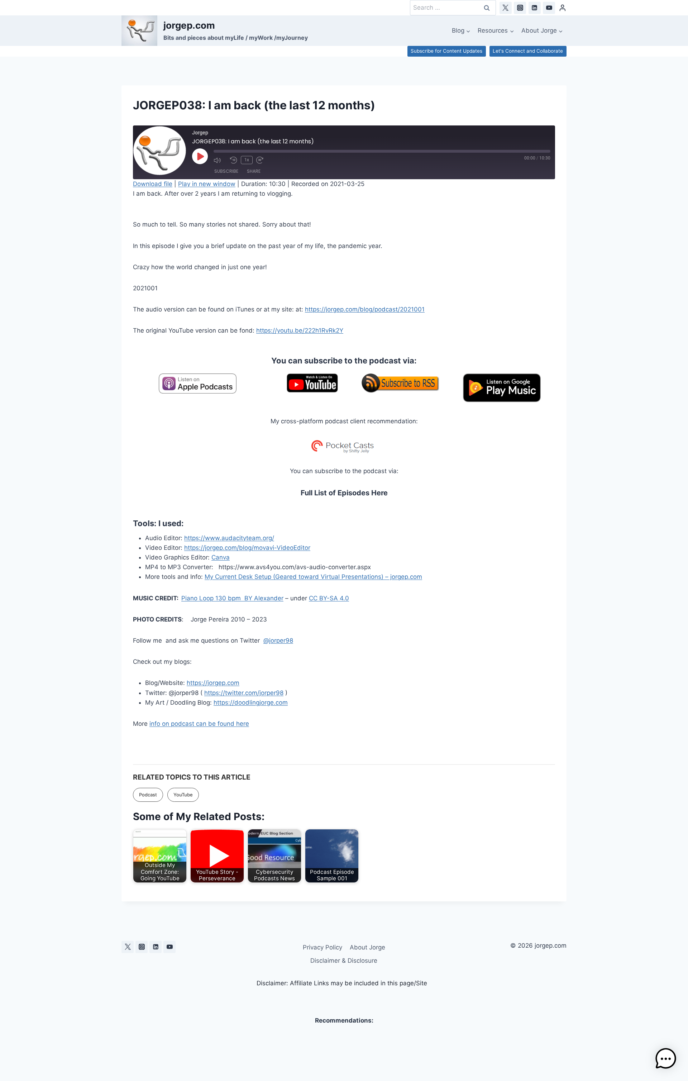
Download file (152, 183)
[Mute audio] (220, 160)
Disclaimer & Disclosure (343, 960)
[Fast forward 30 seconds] (262, 160)
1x (246, 159)
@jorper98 (278, 640)
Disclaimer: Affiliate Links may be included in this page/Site (342, 983)
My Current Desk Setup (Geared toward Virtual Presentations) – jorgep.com (313, 576)
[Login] (563, 7)
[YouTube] (549, 8)
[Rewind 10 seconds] (233, 160)
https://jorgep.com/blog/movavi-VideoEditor (247, 547)
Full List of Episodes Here (344, 493)
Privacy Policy (322, 947)
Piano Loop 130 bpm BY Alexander (232, 598)
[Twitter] (506, 8)
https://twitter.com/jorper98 (243, 692)
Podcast (148, 794)
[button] (665, 1058)
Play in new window (206, 183)
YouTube (183, 794)
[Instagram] (520, 8)
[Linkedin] (535, 8)
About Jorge (367, 947)
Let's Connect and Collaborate (528, 51)
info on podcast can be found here (199, 723)
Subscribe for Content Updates (446, 51)
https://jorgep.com (213, 682)
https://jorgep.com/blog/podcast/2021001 (365, 309)
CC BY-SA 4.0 (329, 598)
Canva (220, 557)
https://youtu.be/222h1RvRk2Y (299, 330)
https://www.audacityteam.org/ (229, 538)
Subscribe (226, 171)
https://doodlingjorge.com (251, 702)
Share (254, 171)
